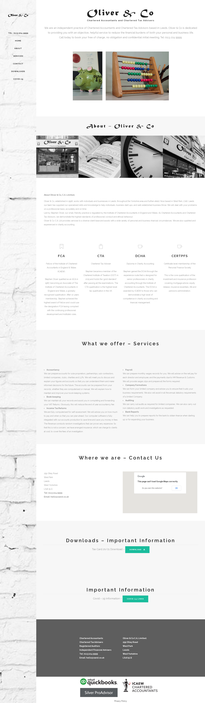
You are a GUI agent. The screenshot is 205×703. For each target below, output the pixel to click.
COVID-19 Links (135, 599)
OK (176, 488)
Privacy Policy (120, 701)
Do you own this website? (152, 488)
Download (135, 550)
